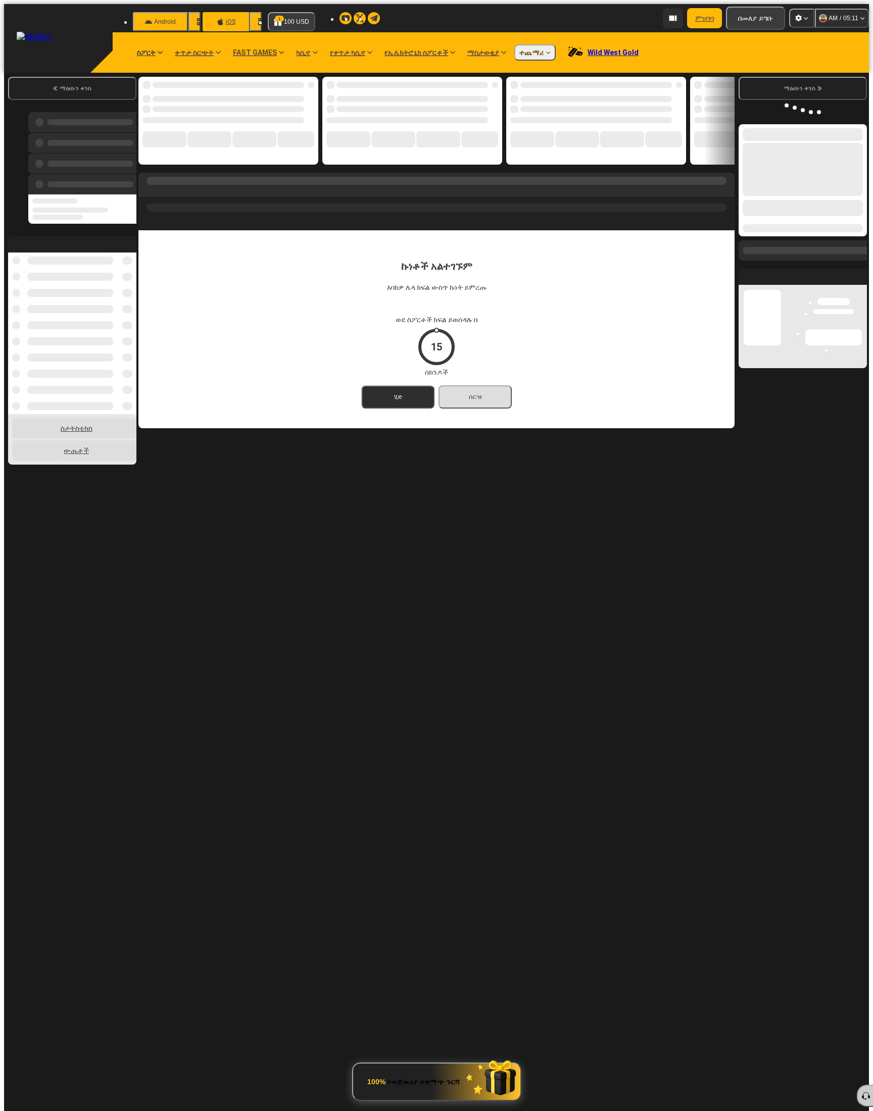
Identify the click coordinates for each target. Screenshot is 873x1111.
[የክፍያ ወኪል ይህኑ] (673, 18)
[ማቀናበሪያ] (801, 18)
